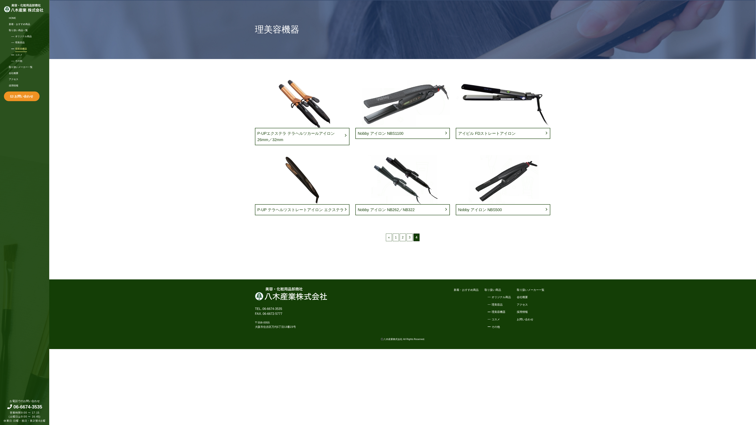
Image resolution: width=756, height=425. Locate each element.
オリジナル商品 (23, 36)
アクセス (13, 79)
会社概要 (13, 73)
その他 (18, 61)
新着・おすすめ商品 (19, 24)
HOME (12, 18)
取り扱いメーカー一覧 (20, 67)
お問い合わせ (23, 96)
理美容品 (20, 42)
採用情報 (13, 85)
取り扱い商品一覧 (18, 30)
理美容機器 (21, 48)
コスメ (18, 55)
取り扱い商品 (493, 289)
